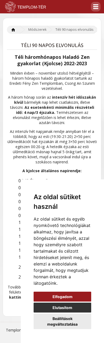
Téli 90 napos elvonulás (74, 29)
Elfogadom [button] (63, 296)
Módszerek (37, 29)
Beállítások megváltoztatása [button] (62, 321)
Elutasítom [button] (62, 307)
